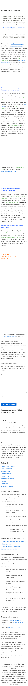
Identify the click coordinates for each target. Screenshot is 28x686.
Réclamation (4, 483)
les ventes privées (16, 46)
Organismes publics (7, 486)
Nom (2, 396)
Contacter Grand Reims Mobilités (11, 546)
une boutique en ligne (17, 44)
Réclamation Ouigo (6, 544)
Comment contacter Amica (9, 549)
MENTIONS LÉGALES (17, 664)
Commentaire (5, 375)
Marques (3, 481)
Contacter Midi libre (14, 627)
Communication (5, 471)
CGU (10, 666)
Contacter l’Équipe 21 (15, 620)
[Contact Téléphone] (9, 3)
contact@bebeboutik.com (8, 171)
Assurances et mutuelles (8, 466)
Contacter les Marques (10, 336)
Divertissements (6, 473)
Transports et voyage (7, 478)
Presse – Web (5, 476)
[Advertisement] (14, 152)
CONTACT (5, 666)
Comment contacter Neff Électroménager (13, 541)
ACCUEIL (7, 664)
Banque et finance (6, 468)
